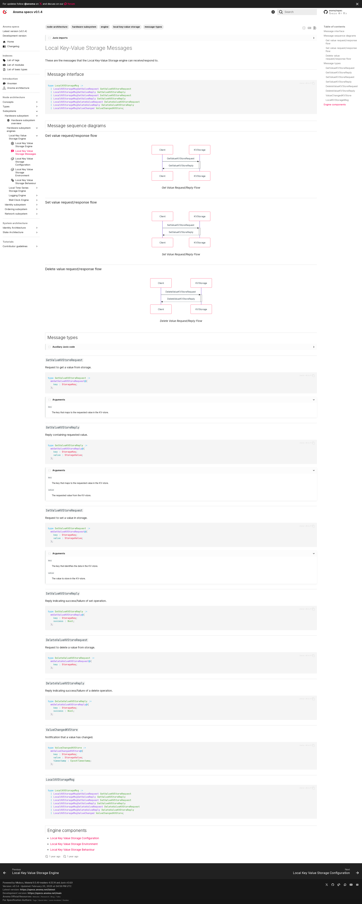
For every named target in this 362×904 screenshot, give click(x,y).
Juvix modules (55, 900)
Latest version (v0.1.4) (15, 31)
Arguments (58, 399)
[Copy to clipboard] (313, 83)
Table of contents (334, 26)
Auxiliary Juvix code (63, 347)
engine (104, 26)
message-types (153, 26)
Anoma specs (11, 26)
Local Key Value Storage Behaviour (72, 849)
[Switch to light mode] (273, 11)
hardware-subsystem (84, 26)
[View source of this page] (309, 28)
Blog (52, 897)
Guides (66, 900)
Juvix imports (60, 38)
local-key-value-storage (126, 26)
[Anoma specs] (5, 11)
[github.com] (332, 884)
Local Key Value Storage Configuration (74, 838)
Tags (35, 900)
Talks (58, 897)
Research (45, 897)
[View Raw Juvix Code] (304, 28)
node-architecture (57, 26)
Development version (14, 35)
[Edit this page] (315, 28)
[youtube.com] (351, 884)
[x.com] (326, 884)
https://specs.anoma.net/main (45, 893)
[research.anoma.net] (345, 884)
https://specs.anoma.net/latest (37, 889)
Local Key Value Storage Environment (74, 844)
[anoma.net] (339, 884)
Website (36, 897)
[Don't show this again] (357, 4)
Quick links (42, 900)
